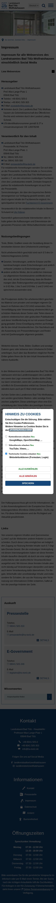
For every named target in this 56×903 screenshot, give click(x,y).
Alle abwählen (28, 476)
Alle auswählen (28, 469)
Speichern (28, 483)
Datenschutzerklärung (20, 430)
